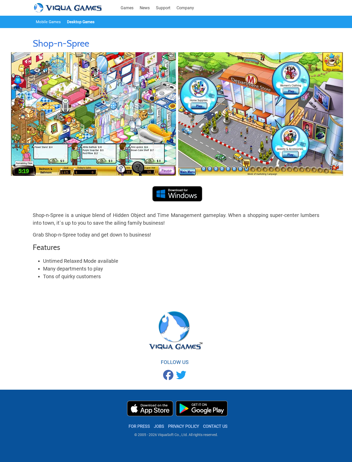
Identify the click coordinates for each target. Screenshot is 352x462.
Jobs (159, 426)
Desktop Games (81, 22)
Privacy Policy (183, 426)
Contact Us (215, 426)
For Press (139, 426)
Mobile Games (48, 22)
